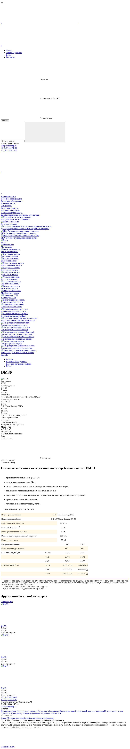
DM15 (3, 688)
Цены (8, 55)
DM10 (3, 657)
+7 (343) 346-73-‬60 (9, 150)
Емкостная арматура (95, 711)
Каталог (5, 121)
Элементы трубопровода (12, 713)
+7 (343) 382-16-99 (9, 148)
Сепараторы (80, 711)
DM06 (3, 626)
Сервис (9, 50)
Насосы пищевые (9, 711)
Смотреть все (7, 602)
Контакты (10, 57)
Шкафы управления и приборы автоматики (42, 713)
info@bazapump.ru (9, 146)
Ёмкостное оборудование (49, 711)
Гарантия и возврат (45, 718)
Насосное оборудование (27, 711)
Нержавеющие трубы (113, 711)
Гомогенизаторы (67, 711)
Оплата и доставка (14, 53)
